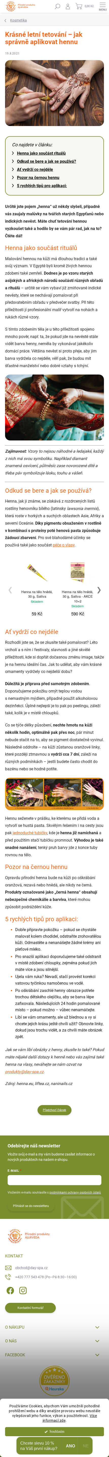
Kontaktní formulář (30, 1308)
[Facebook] (9, 1289)
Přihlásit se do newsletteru (31, 1206)
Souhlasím (56, 1431)
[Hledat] (57, 6)
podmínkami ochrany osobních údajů (75, 1192)
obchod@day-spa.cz (31, 1268)
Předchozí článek (54, 1110)
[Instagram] (22, 1289)
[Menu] (102, 6)
